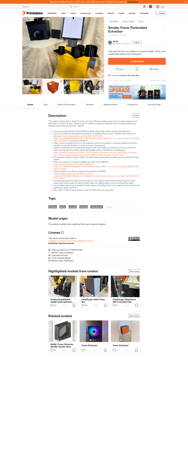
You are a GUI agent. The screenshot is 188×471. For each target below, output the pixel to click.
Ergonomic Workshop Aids (129, 75)
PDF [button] (137, 115)
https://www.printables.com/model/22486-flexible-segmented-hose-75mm (91, 155)
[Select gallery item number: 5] (66, 295)
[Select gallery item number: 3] (62, 295)
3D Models (114, 21)
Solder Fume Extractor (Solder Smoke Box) (62, 345)
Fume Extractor (89, 345)
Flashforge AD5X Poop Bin (93, 300)
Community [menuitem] (85, 13)
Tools (141, 21)
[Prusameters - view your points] (150, 6)
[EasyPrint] (144, 6)
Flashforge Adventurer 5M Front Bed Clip (124, 300)
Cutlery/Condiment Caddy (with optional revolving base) (60, 300)
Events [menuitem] (121, 13)
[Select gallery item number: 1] (58, 295)
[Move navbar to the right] (151, 13)
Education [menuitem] (144, 13)
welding (83, 207)
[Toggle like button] (51, 305)
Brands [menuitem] (111, 13)
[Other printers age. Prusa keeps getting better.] (137, 92)
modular (52, 207)
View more (134, 271)
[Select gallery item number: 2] (60, 295)
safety (62, 207)
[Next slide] (101, 86)
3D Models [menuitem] (52, 13)
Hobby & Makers (129, 21)
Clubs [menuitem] (73, 13)
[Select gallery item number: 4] (64, 295)
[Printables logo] (32, 13)
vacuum (72, 207)
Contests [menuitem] (99, 13)
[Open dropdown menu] (163, 27)
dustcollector (96, 207)
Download (138, 61)
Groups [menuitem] (132, 13)
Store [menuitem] (63, 13)
